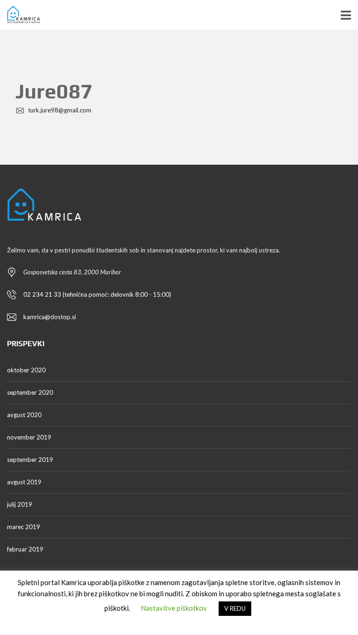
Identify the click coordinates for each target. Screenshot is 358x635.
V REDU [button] (235, 608)
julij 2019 (19, 504)
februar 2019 (25, 549)
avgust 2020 (24, 415)
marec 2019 (23, 526)
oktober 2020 (26, 370)
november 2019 (29, 437)
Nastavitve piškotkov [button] (174, 608)
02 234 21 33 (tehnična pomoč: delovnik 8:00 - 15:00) (97, 294)
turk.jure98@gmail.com (59, 110)
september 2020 (30, 392)
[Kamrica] (20, 15)
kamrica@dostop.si (49, 317)
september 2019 (30, 459)
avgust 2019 (24, 482)
